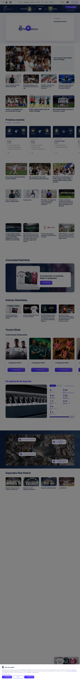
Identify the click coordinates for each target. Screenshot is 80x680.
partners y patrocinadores (72, 671)
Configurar (18, 676)
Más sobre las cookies (6, 674)
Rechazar (29, 676)
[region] (40, 672)
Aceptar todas (7, 676)
